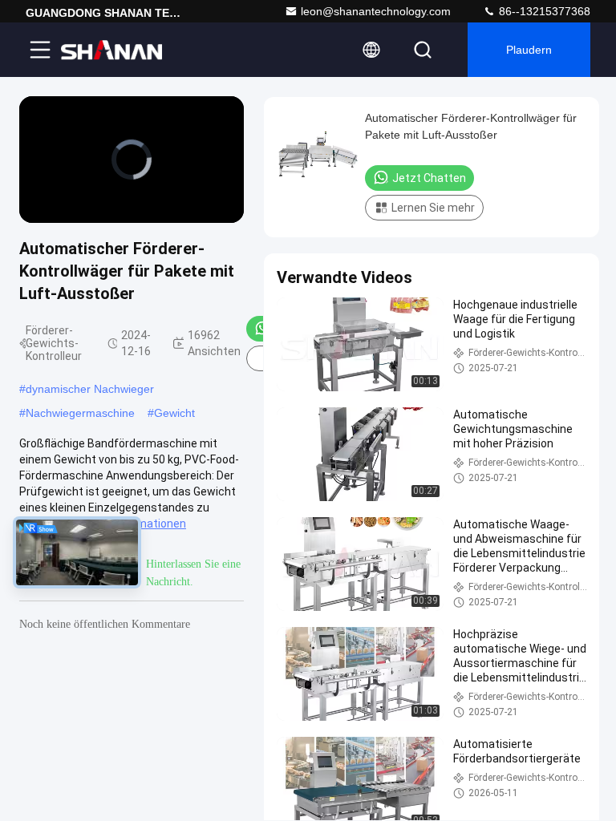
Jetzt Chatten (429, 178)
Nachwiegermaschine (80, 412)
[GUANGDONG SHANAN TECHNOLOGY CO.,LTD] (111, 49)
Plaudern (529, 49)
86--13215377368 (543, 11)
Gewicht (174, 412)
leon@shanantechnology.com (376, 11)
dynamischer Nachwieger (90, 388)
